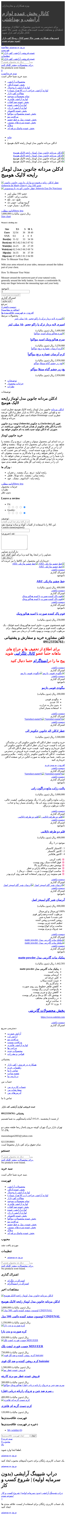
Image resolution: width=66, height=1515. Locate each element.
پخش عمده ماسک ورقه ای (20, 128)
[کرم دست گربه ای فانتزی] (15, 1400)
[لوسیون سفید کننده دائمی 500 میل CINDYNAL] (26, 1310)
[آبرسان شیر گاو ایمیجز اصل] (34, 885)
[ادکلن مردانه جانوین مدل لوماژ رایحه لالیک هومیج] (39, 152)
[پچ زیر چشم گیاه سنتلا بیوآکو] (49, 363)
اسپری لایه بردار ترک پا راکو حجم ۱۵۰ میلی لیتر (36, 324)
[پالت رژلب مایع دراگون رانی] (45, 773)
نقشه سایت (13, 1073)
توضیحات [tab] (12, 380)
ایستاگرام (40, 661)
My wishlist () (14, 1430)
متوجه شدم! (11, 41)
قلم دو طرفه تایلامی (53, 831)
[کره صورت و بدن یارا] (13, 1325)
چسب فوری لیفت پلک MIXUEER (22, 1346)
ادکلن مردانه (57, 409)
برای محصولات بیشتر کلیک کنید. (17, 65)
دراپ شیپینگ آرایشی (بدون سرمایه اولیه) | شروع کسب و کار (32, 1493)
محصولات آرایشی (16, 81)
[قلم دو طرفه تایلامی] (41, 816)
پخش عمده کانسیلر (17, 111)
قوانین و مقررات (15, 1054)
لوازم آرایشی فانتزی (17, 99)
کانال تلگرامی (24, 653)
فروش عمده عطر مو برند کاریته (20, 1376)
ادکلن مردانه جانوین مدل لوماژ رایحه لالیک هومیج (30, 1301)
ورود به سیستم (15, 1257)
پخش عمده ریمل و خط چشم (22, 119)
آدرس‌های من (14, 1093)
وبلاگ (10, 125)
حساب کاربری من (16, 1087)
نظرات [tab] (10, 386)
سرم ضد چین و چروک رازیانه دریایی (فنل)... (27, 1391)
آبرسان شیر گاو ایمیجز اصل (48, 899)
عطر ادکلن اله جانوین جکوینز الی (45, 730)
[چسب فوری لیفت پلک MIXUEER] (19, 1340)
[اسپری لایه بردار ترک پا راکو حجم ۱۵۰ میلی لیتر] (39, 318)
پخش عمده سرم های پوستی (21, 122)
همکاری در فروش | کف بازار (21, 1064)
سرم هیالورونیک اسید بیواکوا (47, 339)
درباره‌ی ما (12, 1076)
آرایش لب (12, 1036)
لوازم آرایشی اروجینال (18, 87)
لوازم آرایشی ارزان (17, 108)
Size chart (6, 216)
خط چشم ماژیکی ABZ (51, 581)
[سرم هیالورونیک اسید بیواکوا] (49, 333)
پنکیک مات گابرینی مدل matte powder (41, 957)
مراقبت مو (12, 116)
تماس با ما (12, 1070)
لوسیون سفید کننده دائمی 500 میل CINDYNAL (30, 1316)
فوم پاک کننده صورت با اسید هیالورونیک (40, 613)
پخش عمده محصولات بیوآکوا (21, 113)
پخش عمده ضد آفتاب (18, 102)
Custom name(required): (13, 527)
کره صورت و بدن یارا (14, 1331)
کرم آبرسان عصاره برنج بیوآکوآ (46, 354)
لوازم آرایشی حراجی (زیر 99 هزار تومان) (27, 90)
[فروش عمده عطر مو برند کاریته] (13, 1370)
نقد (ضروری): (8, 533)
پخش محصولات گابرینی (46, 1011)
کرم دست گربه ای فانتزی (16, 1406)
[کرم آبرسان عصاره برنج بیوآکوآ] (48, 348)
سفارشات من (14, 1090)
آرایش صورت (14, 1033)
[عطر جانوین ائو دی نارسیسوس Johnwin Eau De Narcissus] (33, 188)
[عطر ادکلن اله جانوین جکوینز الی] (45, 719)
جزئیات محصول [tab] (15, 383)
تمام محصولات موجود (18, 96)
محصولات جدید (15, 1051)
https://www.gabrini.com (53, 1017)
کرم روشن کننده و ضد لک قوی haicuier (25, 1361)
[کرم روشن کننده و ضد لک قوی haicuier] (22, 1355)
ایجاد (33, 1436)
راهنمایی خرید (14, 1067)
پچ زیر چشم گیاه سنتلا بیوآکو (48, 369)
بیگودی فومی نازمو (53, 687)
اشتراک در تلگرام (16, 1280)
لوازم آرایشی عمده (17, 105)
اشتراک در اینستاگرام (18, 1283)
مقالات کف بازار (15, 93)
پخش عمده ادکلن (16, 84)
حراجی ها (12, 1048)
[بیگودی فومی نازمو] (43, 673)
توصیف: (5, 518)
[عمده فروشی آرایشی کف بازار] (18, 53)
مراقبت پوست (14, 1042)
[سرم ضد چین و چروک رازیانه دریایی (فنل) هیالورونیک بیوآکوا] (32, 1385)
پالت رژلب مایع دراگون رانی (48, 788)
